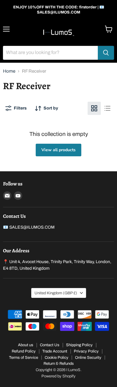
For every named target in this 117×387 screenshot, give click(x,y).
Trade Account (54, 351)
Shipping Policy (79, 345)
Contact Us (49, 345)
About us (25, 345)
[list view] (107, 108)
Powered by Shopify (58, 376)
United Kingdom (55, 293)
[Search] (106, 53)
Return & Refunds (59, 364)
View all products (58, 150)
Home (9, 71)
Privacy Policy (86, 351)
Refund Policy (24, 351)
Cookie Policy (56, 358)
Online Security (88, 358)
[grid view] (94, 108)
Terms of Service (23, 358)
